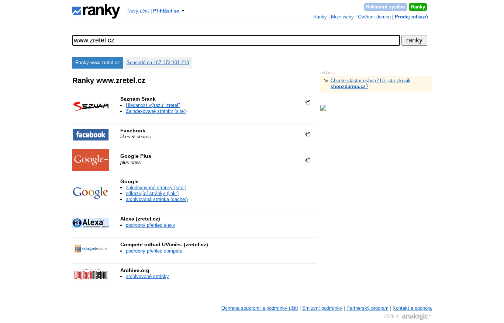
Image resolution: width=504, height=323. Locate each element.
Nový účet (138, 11)
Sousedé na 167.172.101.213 (158, 62)
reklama (327, 72)
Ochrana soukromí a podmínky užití (259, 308)
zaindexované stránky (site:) (156, 187)
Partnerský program (367, 308)
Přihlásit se (166, 11)
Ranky (418, 7)
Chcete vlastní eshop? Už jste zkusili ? (370, 83)
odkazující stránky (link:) (152, 193)
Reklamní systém (385, 7)
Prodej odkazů (411, 17)
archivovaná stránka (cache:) (157, 199)
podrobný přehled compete (154, 251)
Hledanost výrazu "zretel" (153, 105)
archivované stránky (147, 276)
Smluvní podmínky (322, 308)
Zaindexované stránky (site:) (156, 111)
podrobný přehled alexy (150, 225)
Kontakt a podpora (412, 308)
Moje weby (342, 17)
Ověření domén (374, 17)
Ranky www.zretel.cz (97, 62)
